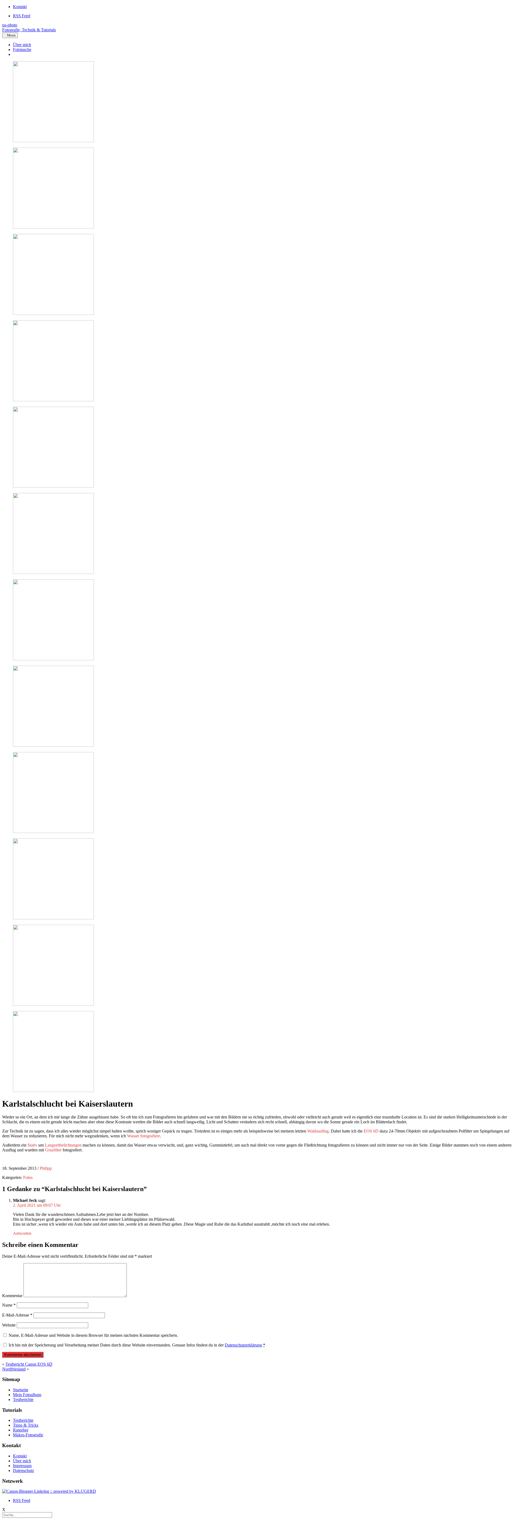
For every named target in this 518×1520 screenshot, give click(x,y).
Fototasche (22, 49)
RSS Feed (21, 15)
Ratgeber (20, 1430)
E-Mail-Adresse (17, 1315)
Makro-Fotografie (28, 1435)
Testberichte (23, 1399)
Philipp (46, 1168)
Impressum (22, 1465)
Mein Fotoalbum (27, 1394)
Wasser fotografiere (143, 1136)
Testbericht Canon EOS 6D (28, 1364)
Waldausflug (318, 1131)
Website (9, 1325)
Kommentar (12, 1295)
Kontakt (20, 6)
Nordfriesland (14, 1369)
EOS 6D (371, 1131)
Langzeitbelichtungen (63, 1145)
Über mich (22, 44)
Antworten (22, 1233)
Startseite (20, 1390)
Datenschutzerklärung (243, 1345)
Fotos (28, 1177)
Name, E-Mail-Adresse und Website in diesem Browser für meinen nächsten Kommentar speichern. (93, 1335)
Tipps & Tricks (25, 1425)
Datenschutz (23, 1470)
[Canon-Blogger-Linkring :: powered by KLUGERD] (49, 1491)
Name (9, 1305)
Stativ (32, 1145)
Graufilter (53, 1150)
